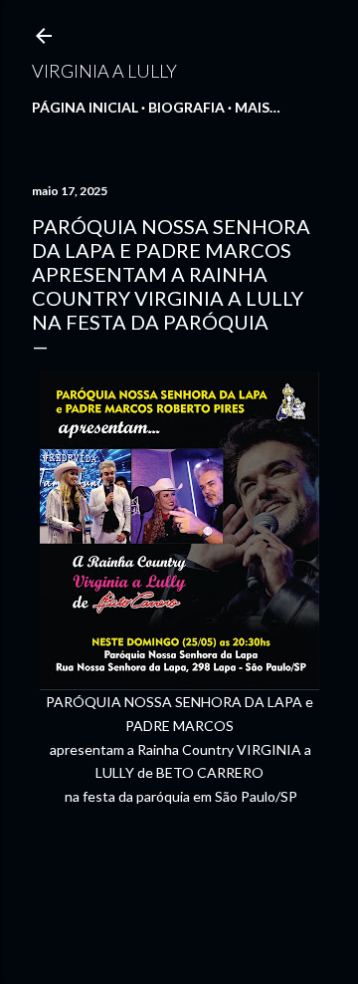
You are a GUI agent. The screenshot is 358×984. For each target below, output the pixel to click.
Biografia (186, 107)
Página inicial (85, 107)
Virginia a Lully (104, 71)
